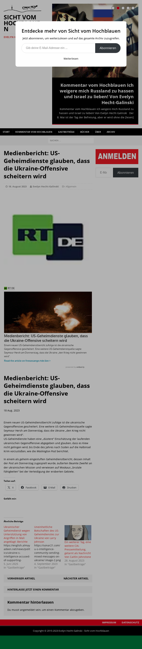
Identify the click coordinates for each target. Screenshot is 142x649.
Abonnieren (108, 48)
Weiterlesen (71, 58)
